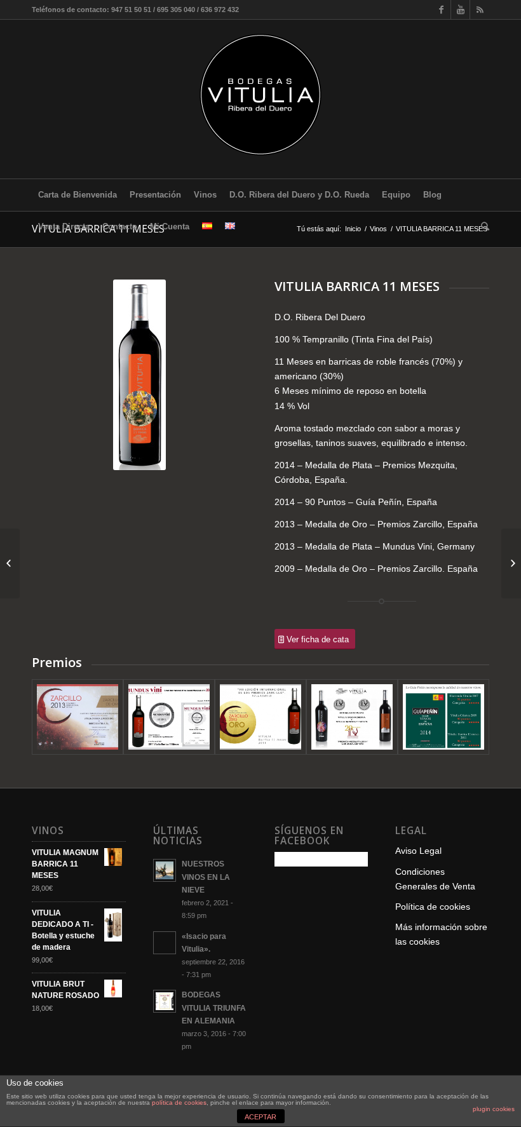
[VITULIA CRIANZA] (10, 563)
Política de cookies (432, 906)
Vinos (378, 229)
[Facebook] (441, 9)
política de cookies (179, 1102)
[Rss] (479, 9)
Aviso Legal (418, 851)
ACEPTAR (260, 1117)
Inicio (353, 229)
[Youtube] (460, 9)
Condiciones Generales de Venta (435, 879)
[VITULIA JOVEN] (511, 563)
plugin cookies (494, 1108)
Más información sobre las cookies (441, 934)
